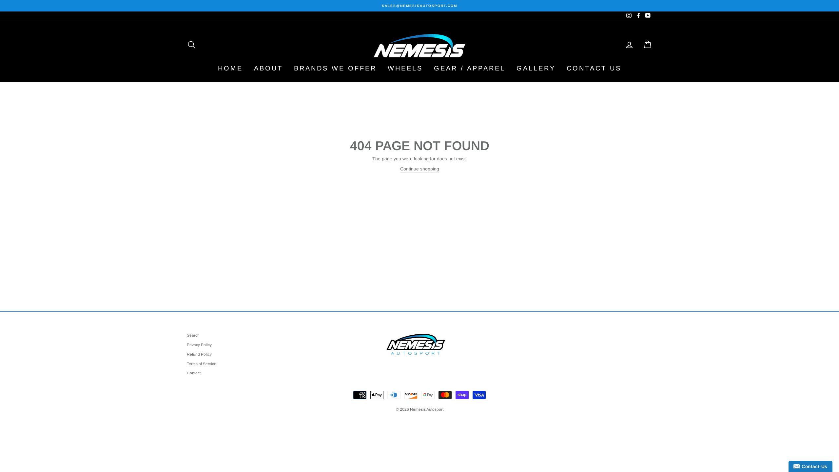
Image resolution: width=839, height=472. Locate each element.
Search (193, 335)
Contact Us (594, 68)
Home (230, 68)
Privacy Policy (199, 345)
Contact (194, 373)
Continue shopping (419, 168)
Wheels (405, 68)
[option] (419, 5)
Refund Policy (199, 354)
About (268, 68)
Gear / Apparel (469, 68)
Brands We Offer (335, 68)
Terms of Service (201, 364)
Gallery (536, 68)
